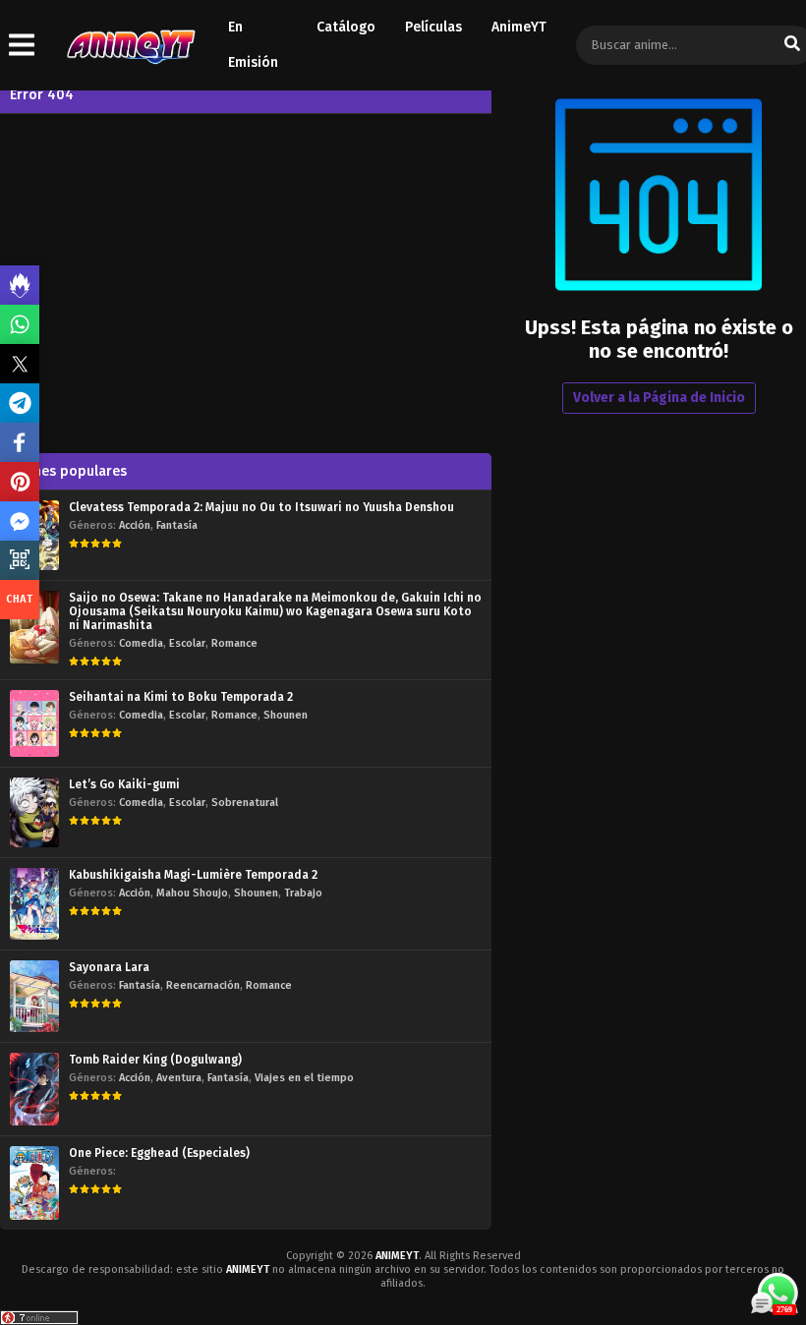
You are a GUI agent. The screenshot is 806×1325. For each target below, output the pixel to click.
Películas (433, 27)
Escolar (187, 643)
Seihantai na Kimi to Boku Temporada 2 (181, 697)
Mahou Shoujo (192, 893)
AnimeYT (519, 27)
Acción (134, 525)
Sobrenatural (244, 802)
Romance (234, 643)
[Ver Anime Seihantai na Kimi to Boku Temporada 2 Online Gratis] (34, 723)
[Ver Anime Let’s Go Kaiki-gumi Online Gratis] (34, 812)
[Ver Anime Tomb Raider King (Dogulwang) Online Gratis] (34, 1088)
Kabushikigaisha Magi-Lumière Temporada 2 (193, 875)
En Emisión (253, 45)
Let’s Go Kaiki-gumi (124, 784)
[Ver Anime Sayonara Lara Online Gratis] (34, 996)
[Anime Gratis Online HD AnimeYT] (130, 46)
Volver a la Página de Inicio (659, 397)
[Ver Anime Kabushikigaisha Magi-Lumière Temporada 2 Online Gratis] (34, 904)
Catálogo (346, 27)
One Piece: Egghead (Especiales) (159, 1153)
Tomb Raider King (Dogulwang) (155, 1059)
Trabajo (303, 893)
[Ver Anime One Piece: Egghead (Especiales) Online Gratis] (34, 1183)
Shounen (285, 715)
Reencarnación (203, 985)
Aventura (179, 1077)
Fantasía (177, 525)
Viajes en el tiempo (304, 1077)
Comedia (141, 643)
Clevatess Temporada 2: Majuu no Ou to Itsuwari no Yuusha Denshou (261, 507)
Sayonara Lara (109, 967)
